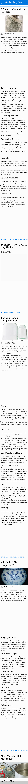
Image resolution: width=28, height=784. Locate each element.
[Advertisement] (14, 72)
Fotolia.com (26, 340)
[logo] (14, 2)
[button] (1, 2)
